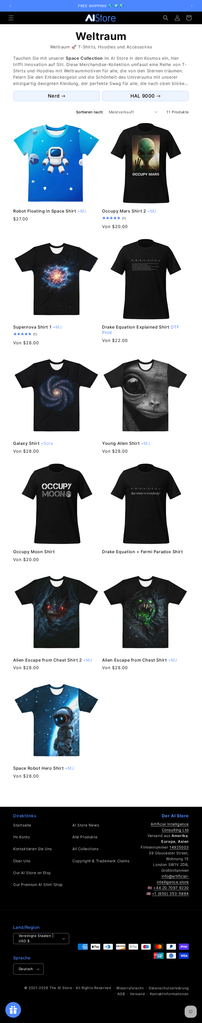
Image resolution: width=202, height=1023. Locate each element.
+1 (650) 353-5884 (170, 893)
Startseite (22, 825)
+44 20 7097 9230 (171, 887)
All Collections (85, 848)
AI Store (65, 988)
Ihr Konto (21, 837)
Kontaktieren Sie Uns (32, 848)
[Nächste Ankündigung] (192, 6)
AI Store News (85, 825)
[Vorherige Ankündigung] (10, 6)
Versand (137, 994)
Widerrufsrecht (130, 988)
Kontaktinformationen (169, 994)
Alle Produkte (84, 837)
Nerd (53, 96)
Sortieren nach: (90, 112)
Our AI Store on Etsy (32, 872)
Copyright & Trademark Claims (100, 861)
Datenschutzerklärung (169, 988)
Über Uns (22, 861)
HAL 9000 (142, 96)
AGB (121, 994)
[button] (11, 18)
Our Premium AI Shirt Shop (38, 884)
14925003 (179, 847)
